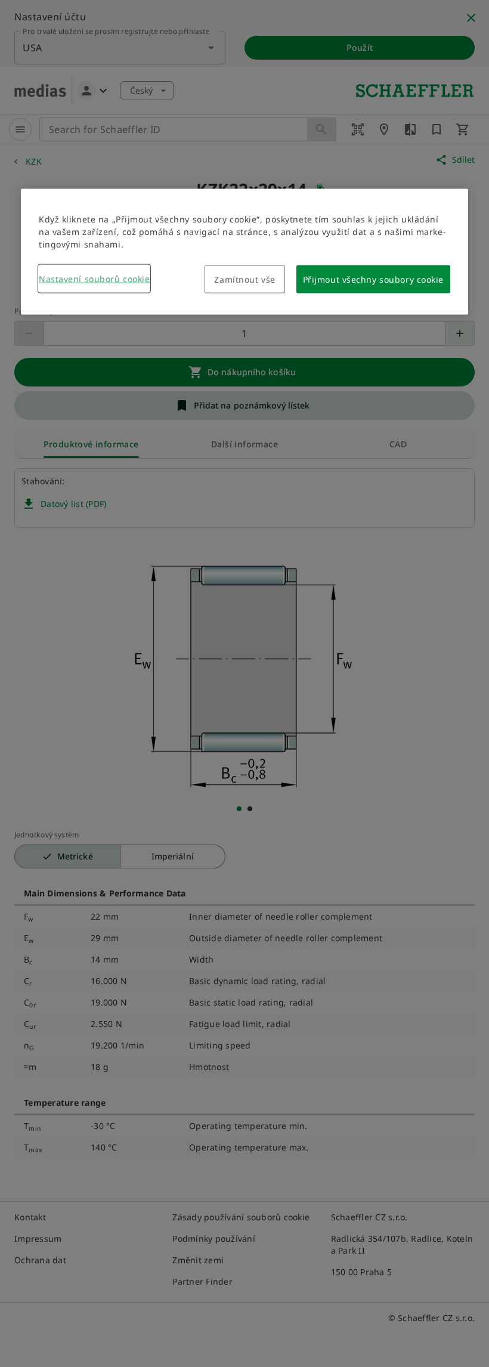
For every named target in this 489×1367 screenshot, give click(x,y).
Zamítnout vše (244, 278)
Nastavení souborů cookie (94, 278)
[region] (244, 251)
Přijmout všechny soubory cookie (373, 278)
